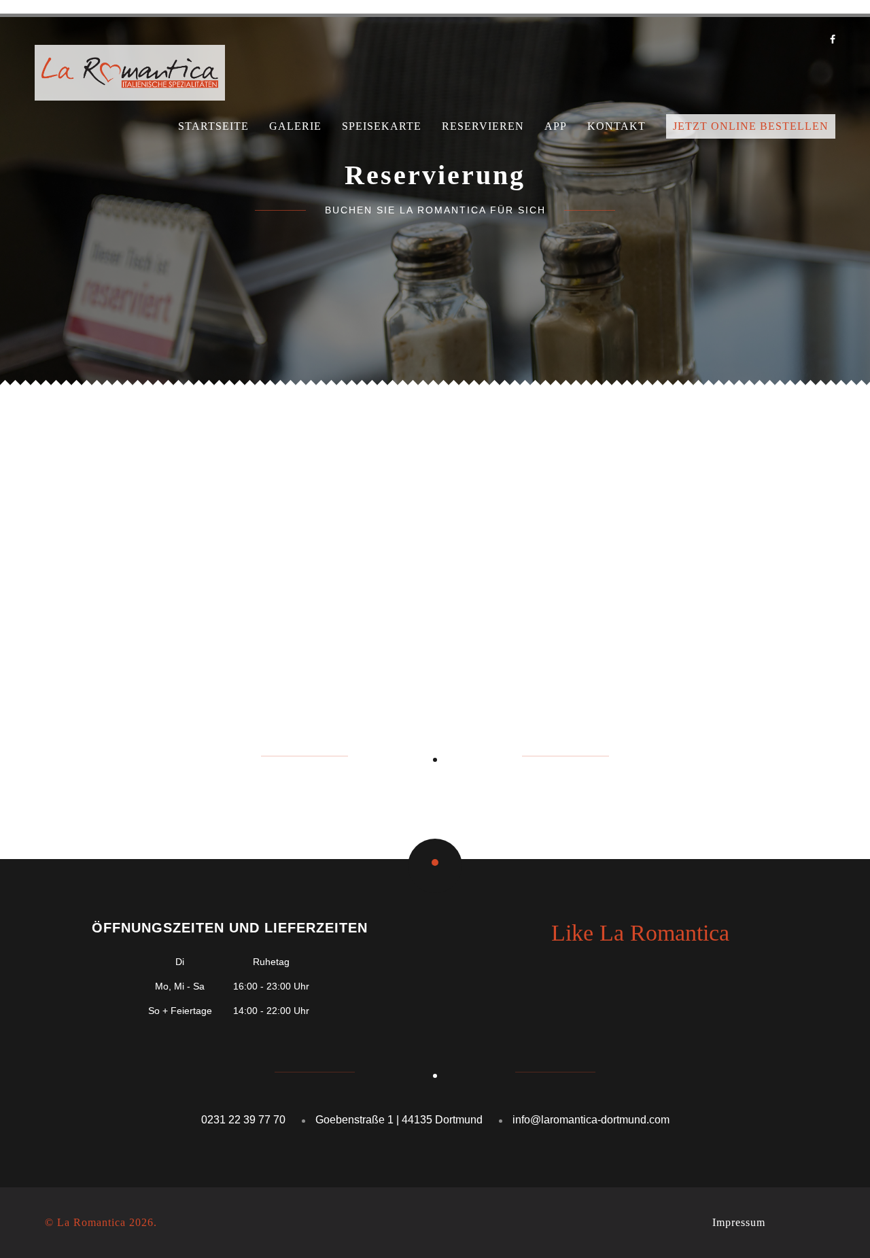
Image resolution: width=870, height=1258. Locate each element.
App (555, 126)
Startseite (213, 126)
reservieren (483, 126)
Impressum (738, 1222)
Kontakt (616, 126)
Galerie (295, 126)
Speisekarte (381, 126)
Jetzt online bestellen (751, 126)
